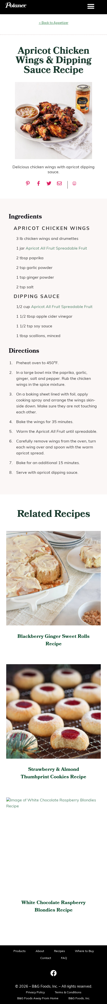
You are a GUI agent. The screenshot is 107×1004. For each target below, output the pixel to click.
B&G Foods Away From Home (37, 998)
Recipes (59, 951)
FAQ (64, 958)
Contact (45, 958)
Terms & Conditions (68, 992)
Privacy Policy (35, 992)
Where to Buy (84, 951)
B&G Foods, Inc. (79, 998)
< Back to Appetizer (53, 23)
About (40, 951)
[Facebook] (53, 973)
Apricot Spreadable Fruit (56, 249)
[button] (91, 6)
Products (19, 951)
